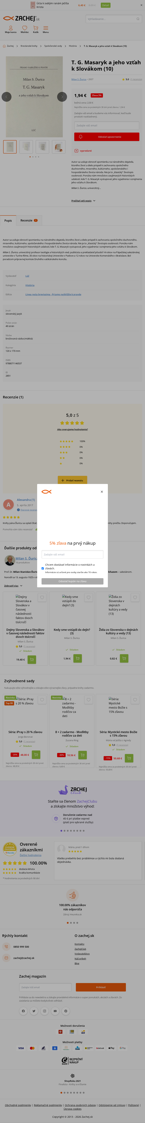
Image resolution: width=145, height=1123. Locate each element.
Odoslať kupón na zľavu (72, 607)
